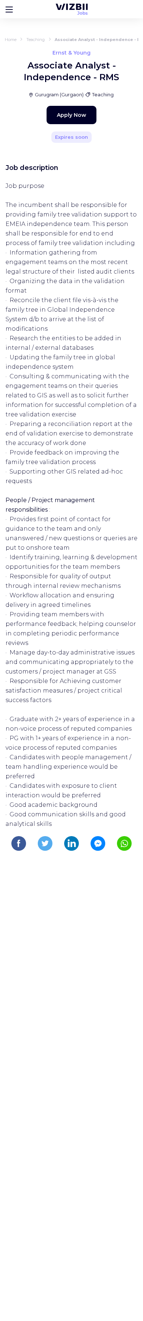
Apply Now (71, 115)
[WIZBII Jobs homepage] (72, 9)
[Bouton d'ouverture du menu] (9, 9)
